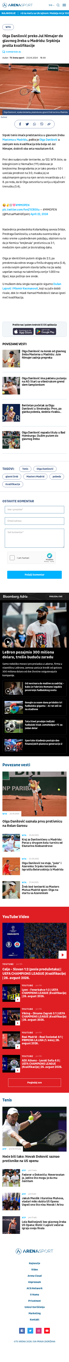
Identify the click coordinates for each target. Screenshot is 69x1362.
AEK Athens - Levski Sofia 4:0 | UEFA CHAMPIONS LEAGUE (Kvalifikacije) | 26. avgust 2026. (42, 1064)
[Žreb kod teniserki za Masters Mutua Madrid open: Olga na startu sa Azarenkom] (11, 890)
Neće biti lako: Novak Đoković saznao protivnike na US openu (31, 1158)
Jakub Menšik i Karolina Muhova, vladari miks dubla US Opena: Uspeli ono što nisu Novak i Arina (43, 1201)
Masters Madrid (35, 476)
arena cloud (35, 1275)
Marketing (35, 1313)
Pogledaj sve (55, 596)
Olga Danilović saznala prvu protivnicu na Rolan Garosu (32, 823)
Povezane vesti (14, 344)
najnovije (34, 1263)
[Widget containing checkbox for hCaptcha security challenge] (31, 558)
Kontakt (34, 1319)
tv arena (21, 1341)
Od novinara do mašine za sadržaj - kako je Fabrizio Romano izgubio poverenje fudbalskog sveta (44, 687)
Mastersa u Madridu (14, 140)
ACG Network (35, 1288)
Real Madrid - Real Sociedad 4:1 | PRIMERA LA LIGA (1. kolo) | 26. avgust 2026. (42, 1040)
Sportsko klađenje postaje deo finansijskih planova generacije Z (43, 742)
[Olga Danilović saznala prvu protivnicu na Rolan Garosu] (34, 794)
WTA (8, 27)
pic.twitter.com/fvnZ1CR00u (20, 210)
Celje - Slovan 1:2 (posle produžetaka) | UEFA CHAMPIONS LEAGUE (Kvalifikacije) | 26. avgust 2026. (34, 973)
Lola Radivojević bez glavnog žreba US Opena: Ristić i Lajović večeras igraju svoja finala (44, 1225)
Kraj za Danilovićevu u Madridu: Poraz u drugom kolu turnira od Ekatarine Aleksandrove (42, 843)
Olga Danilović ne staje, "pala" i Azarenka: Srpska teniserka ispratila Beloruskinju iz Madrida (42, 866)
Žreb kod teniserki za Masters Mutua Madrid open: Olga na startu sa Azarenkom (40, 890)
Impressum (34, 1282)
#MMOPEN (23, 205)
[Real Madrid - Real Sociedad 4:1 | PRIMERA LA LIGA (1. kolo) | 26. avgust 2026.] (11, 1040)
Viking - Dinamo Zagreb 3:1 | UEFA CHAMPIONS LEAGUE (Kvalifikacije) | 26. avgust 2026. (44, 1017)
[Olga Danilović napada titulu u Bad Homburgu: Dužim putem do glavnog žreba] (11, 440)
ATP (4, 1149)
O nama (34, 1294)
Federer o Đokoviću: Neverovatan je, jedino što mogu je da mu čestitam (43, 1178)
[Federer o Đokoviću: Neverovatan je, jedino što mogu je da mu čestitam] (11, 1178)
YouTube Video (15, 916)
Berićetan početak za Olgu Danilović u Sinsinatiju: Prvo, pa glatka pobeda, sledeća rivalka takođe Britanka (41, 409)
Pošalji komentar (34, 574)
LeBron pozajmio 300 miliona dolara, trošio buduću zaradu (28, 655)
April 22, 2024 (39, 214)
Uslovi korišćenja (35, 1307)
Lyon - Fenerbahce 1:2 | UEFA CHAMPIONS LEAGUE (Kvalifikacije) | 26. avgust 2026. (44, 993)
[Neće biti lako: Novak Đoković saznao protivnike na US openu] (34, 1129)
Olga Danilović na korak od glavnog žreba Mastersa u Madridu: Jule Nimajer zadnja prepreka (44, 354)
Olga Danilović (48, 140)
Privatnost (34, 1301)
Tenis (25, 469)
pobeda (57, 476)
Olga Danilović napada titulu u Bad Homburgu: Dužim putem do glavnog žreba (43, 436)
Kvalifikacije (12, 484)
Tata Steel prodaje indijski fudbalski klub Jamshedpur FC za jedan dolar (43, 725)
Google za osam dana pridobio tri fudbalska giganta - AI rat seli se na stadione (43, 706)
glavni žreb (11, 476)
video (34, 1269)
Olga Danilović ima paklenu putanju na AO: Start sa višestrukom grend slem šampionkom (44, 381)
